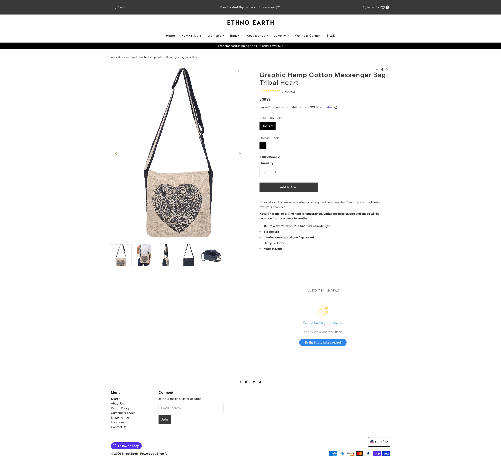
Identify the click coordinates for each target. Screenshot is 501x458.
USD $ (380, 442)
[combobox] (156, 7)
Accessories (256, 35)
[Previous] (116, 153)
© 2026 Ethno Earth (124, 453)
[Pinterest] (254, 382)
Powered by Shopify (153, 453)
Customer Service (123, 413)
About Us (117, 403)
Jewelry (280, 35)
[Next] (240, 153)
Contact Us (118, 427)
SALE (331, 35)
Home (170, 35)
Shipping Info (120, 417)
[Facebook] (240, 382)
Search (115, 399)
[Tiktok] (260, 382)
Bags (234, 35)
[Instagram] (246, 382)
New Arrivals (191, 35)
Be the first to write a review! (323, 342)
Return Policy (120, 408)
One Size (267, 126)
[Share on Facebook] (377, 69)
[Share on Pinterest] (387, 69)
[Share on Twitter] (382, 69)
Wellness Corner (307, 35)
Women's (214, 35)
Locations (117, 422)
